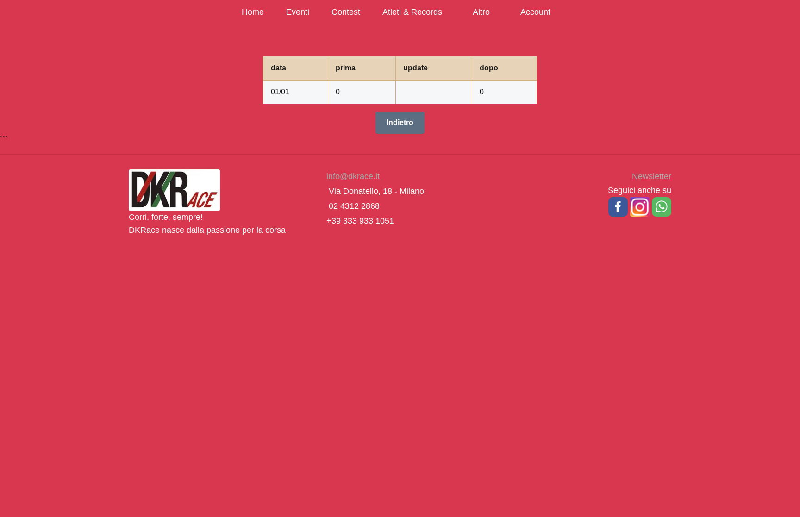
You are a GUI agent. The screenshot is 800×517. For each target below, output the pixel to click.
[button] (618, 206)
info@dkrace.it (353, 176)
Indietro (400, 122)
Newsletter (651, 176)
